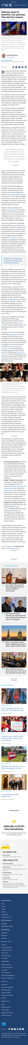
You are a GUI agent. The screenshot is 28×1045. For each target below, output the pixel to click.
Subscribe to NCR (6, 964)
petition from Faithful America (16, 194)
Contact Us (4, 984)
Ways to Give (4, 953)
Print (26, 67)
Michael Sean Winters (8, 799)
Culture (3, 909)
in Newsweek (11, 210)
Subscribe (24, 5)
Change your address (7, 995)
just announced (14, 237)
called (20, 142)
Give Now (4, 944)
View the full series (14, 548)
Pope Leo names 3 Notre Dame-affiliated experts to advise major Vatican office (16, 644)
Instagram (20, 1029)
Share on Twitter (19, 67)
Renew (19, 5)
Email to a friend (22, 67)
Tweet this (15, 165)
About (3, 1004)
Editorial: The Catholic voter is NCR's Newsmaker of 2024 (13, 767)
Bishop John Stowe (15, 334)
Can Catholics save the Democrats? (10, 795)
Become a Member (6, 947)
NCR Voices (9, 705)
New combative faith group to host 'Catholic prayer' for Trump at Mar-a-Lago (13, 260)
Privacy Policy (5, 1010)
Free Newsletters (6, 972)
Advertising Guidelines (6, 1033)
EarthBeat (4, 923)
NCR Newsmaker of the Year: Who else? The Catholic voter (12, 709)
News (2, 733)
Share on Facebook (16, 67)
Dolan (14, 229)
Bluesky (9, 1029)
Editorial (8, 763)
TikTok (23, 1029)
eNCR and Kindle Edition (8, 975)
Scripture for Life (6, 917)
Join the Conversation (6, 60)
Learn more (22, 61)
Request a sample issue (7, 978)
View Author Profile (11, 57)
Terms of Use (14, 1033)
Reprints (3, 998)
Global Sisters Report (7, 926)
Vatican (3, 906)
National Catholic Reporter (3, 1024)
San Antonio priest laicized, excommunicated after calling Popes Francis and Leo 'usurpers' (16, 616)
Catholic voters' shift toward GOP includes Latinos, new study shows (12, 738)
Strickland (22, 229)
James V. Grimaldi (7, 713)
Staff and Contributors (7, 1012)
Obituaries (4, 935)
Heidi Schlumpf (6, 743)
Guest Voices (11, 19)
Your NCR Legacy (6, 955)
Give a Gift (4, 970)
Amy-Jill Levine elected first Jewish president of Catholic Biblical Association (15, 588)
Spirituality (4, 914)
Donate (16, 5)
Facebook (15, 1029)
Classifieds (4, 933)
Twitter (12, 1029)
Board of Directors (6, 1015)
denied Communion (14, 299)
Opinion (3, 19)
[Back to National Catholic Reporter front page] (8, 5)
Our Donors (4, 958)
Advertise (4, 938)
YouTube (18, 1029)
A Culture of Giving (6, 950)
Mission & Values (6, 1007)
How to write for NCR (7, 987)
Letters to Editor (5, 992)
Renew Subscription (7, 967)
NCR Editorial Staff (8, 771)
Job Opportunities (6, 990)
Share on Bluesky (13, 67)
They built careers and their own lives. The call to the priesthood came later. (16, 671)
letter (22, 431)
